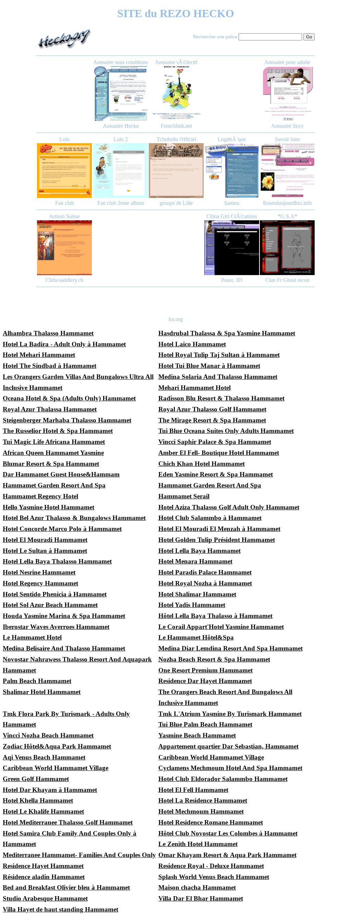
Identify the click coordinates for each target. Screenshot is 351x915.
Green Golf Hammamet (36, 778)
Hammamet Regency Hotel (40, 496)
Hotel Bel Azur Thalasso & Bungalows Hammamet (74, 517)
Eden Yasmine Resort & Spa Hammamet (215, 474)
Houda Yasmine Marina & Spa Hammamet (64, 615)
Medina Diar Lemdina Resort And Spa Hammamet (230, 648)
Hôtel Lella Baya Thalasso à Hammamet (215, 615)
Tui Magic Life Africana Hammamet (54, 441)
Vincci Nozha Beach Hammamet (48, 735)
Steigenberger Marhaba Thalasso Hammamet (67, 420)
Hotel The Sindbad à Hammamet (49, 365)
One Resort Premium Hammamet (205, 670)
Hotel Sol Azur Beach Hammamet (50, 604)
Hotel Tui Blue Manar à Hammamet (209, 365)
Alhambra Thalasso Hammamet (48, 333)
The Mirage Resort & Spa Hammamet (212, 420)
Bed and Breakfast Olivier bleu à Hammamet (66, 887)
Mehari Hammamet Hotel (194, 387)
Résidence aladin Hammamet (44, 876)
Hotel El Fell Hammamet (193, 789)
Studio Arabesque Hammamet (45, 898)
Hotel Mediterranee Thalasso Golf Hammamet (68, 822)
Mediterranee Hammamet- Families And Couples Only (79, 854)
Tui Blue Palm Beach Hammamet (205, 724)
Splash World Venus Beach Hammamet (213, 876)
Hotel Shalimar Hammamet (197, 594)
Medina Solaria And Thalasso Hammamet (217, 376)
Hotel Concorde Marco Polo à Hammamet (62, 528)
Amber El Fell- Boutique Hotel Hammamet (218, 452)
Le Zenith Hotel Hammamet (198, 844)
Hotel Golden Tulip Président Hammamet (216, 539)
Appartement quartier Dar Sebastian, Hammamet (228, 746)
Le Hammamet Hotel (32, 637)
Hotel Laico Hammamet (192, 344)
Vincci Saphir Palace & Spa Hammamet (214, 441)
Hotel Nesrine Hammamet (39, 572)
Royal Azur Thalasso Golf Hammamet (212, 409)
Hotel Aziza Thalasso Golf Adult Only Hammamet (228, 507)
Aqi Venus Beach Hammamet (44, 757)
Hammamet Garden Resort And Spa (54, 485)
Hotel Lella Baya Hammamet (199, 550)
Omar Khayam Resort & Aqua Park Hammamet (227, 854)
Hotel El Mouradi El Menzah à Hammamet (219, 528)
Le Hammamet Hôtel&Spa (196, 637)
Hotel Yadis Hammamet (191, 604)
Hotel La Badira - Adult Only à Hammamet (64, 344)
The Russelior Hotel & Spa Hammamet (58, 430)
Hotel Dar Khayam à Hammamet (50, 789)
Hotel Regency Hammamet (40, 583)
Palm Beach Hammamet (37, 680)
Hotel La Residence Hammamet (202, 800)
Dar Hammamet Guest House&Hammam (61, 474)
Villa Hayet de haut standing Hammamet (60, 909)
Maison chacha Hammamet (197, 887)
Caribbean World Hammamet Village (211, 757)
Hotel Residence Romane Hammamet (210, 822)
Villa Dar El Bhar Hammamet (200, 898)
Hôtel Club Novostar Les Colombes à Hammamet (228, 833)
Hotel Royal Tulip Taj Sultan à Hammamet (219, 354)
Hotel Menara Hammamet (195, 561)
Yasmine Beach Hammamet (197, 735)
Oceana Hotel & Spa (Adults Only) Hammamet (69, 398)
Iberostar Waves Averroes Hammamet (56, 626)
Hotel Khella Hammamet (38, 800)
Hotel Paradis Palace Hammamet (205, 572)
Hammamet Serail (183, 496)
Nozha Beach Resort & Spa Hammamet (214, 659)
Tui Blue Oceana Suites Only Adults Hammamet (226, 430)
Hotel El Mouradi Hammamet (45, 539)
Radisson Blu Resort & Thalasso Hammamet (221, 398)
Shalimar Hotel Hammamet (42, 691)
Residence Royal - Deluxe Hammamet (211, 865)
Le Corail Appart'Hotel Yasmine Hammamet (221, 626)
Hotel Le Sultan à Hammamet (45, 550)
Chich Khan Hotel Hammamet (201, 463)
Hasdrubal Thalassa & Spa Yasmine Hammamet (226, 333)
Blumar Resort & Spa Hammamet (51, 463)
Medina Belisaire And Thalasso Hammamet (64, 648)
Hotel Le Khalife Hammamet (43, 811)
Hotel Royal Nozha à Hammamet (205, 583)
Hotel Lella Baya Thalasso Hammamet (57, 561)
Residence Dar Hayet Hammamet (205, 680)
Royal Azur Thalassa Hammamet (50, 409)
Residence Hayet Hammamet (43, 865)
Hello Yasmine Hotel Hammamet (48, 507)
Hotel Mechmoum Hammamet (201, 811)
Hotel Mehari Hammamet (39, 354)
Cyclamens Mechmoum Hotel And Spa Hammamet (230, 767)
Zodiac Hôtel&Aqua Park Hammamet (57, 746)
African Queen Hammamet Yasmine (53, 452)
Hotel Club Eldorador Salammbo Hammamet (223, 778)
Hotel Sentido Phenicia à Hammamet (55, 594)
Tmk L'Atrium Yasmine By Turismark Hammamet (230, 713)
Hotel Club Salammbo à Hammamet (210, 517)
